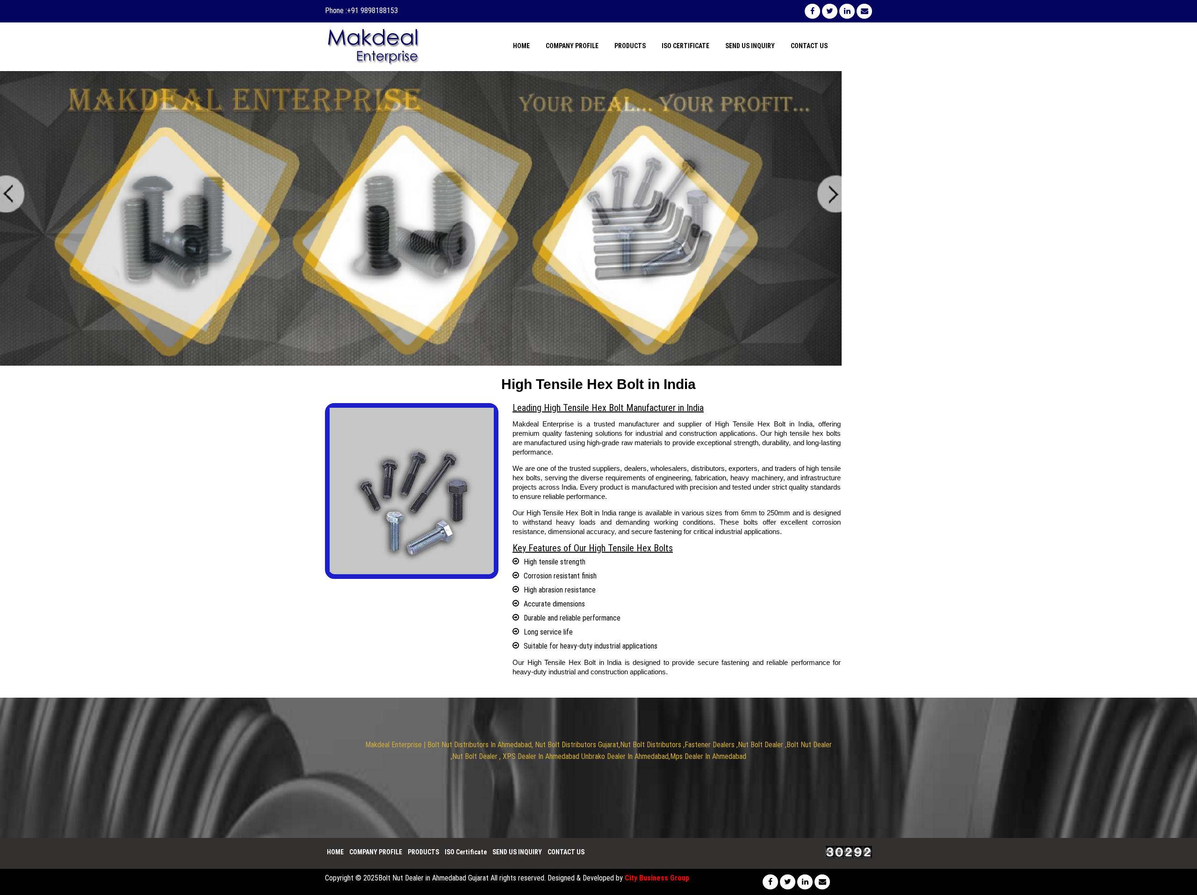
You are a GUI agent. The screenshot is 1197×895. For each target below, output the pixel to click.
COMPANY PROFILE (375, 852)
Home (521, 46)
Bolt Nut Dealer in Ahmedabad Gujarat (433, 877)
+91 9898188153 (372, 10)
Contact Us (809, 46)
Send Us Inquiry (750, 46)
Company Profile (572, 46)
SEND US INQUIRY (517, 852)
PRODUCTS (423, 852)
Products (630, 46)
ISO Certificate (685, 46)
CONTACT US (566, 852)
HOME (335, 852)
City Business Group (657, 877)
